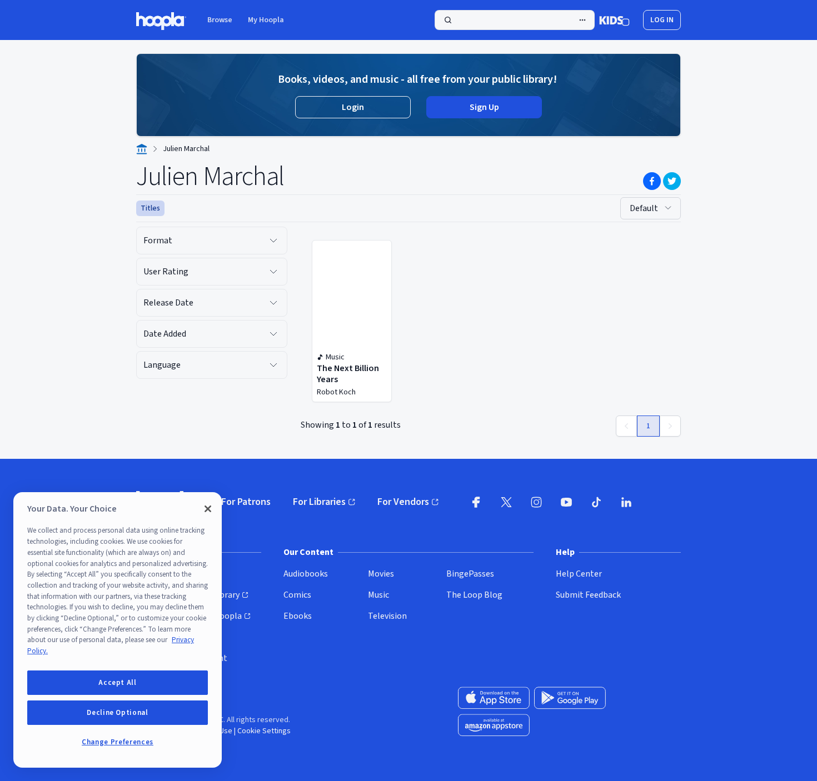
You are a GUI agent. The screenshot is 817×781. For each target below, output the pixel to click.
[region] (117, 630)
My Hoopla (266, 20)
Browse (219, 20)
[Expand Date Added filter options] (273, 334)
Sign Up (484, 107)
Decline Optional (117, 713)
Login (353, 107)
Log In (662, 20)
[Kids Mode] (614, 20)
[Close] (208, 509)
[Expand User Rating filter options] (273, 271)
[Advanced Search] (582, 20)
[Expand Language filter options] (273, 365)
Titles (150, 208)
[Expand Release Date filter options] (273, 302)
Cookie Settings (264, 731)
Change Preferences (117, 742)
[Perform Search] (515, 20)
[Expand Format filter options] (273, 240)
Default (644, 208)
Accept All (117, 683)
